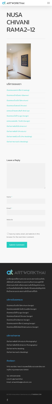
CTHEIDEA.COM (36, 394)
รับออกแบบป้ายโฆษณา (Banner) (18, 95)
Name (9, 197)
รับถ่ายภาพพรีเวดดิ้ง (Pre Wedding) (19, 136)
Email (9, 208)
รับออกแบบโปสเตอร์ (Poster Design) (20, 316)
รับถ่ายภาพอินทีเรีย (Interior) (17, 126)
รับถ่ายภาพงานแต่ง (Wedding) (17, 141)
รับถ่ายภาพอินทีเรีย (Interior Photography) (22, 345)
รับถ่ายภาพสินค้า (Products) (16, 131)
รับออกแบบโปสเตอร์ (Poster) (17, 105)
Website (10, 219)
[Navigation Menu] (48, 3)
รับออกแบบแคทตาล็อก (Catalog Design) (21, 323)
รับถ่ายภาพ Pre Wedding (15, 348)
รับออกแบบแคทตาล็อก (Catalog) (18, 90)
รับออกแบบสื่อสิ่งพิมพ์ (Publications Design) (22, 327)
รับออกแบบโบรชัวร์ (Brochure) (17, 100)
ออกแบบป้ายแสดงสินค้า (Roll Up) (18, 111)
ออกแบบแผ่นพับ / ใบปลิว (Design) (18, 121)
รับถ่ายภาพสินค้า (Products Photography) (22, 341)
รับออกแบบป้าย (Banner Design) (18, 320)
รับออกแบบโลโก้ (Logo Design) (18, 116)
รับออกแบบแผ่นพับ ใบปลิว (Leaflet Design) (21, 309)
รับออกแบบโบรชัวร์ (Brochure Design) (20, 305)
